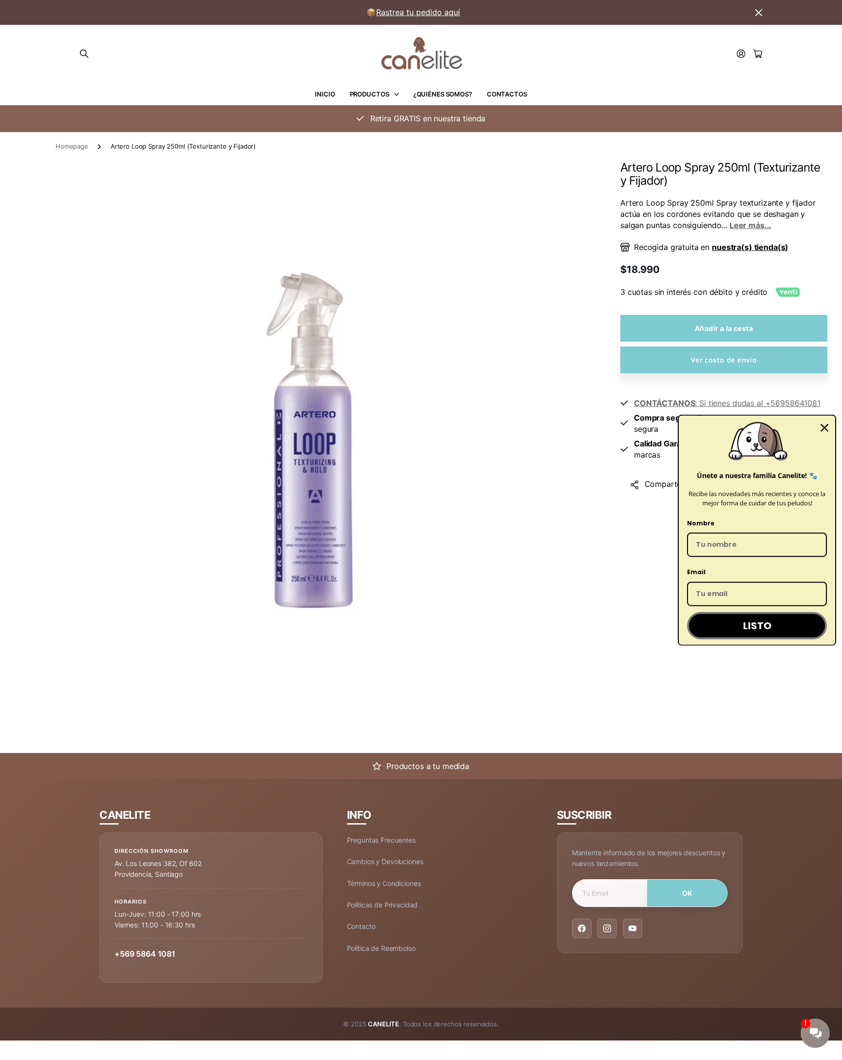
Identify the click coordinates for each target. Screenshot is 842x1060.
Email (696, 572)
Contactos (507, 94)
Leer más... (750, 225)
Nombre (700, 523)
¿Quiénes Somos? (442, 94)
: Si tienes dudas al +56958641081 (727, 403)
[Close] (824, 427)
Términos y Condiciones (384, 883)
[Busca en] (84, 54)
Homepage (72, 146)
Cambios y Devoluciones (385, 861)
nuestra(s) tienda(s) (750, 247)
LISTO (757, 626)
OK (687, 893)
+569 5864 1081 (145, 954)
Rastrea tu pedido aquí (418, 12)
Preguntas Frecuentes (381, 840)
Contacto (361, 926)
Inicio (325, 94)
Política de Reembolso (381, 948)
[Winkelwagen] (757, 54)
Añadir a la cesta (724, 328)
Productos (369, 94)
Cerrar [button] (758, 12)
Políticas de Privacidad (382, 905)
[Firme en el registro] (741, 54)
